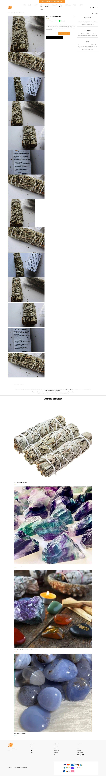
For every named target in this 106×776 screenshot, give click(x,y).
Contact (32, 748)
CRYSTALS (54, 5)
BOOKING (81, 5)
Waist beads (79, 750)
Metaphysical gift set (80, 754)
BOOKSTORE (68, 5)
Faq (54, 754)
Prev (93, 13)
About (32, 750)
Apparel (78, 746)
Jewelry (78, 748)
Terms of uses (56, 750)
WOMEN (35, 5)
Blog (31, 752)
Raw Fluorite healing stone (19, 566)
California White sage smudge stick (20, 482)
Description (16, 384)
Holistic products (80, 752)
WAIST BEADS (60, 6)
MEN (30, 5)
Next (97, 13)
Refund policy (56, 748)
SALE (75, 5)
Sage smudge (13, 12)
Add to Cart (64, 33)
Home (9, 12)
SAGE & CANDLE (47, 6)
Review (22, 384)
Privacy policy (56, 746)
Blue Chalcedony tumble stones (20, 733)
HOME (24, 5)
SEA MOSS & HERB (41, 7)
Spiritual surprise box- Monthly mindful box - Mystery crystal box (26, 649)
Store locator (56, 752)
